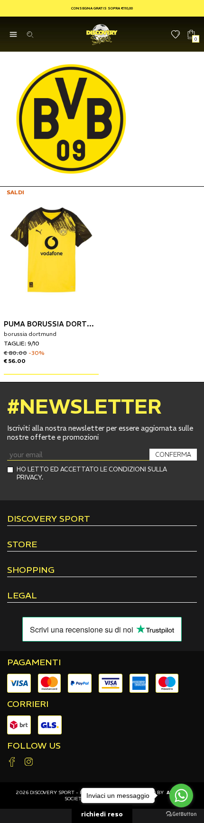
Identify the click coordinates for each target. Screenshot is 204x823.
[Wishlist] (176, 34)
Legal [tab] (22, 596)
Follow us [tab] (34, 746)
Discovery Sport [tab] (48, 519)
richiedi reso (102, 814)
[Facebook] (12, 762)
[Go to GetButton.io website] (181, 813)
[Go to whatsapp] (181, 795)
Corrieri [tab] (27, 704)
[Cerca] (30, 34)
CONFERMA (173, 455)
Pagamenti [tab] (34, 662)
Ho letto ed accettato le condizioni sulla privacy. (92, 473)
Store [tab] (22, 545)
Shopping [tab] (31, 570)
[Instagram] (28, 762)
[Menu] (13, 34)
